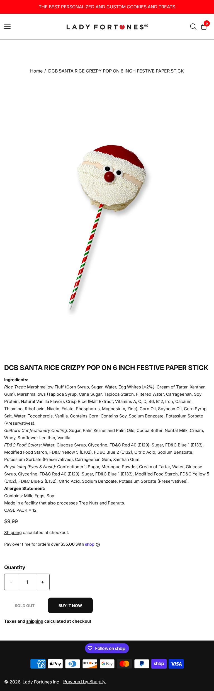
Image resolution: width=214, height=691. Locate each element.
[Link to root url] (107, 26)
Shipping (13, 532)
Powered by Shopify (84, 681)
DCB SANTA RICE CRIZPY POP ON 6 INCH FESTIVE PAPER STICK (116, 71)
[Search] (193, 26)
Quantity (14, 567)
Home (36, 71)
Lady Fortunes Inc (41, 682)
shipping (34, 621)
